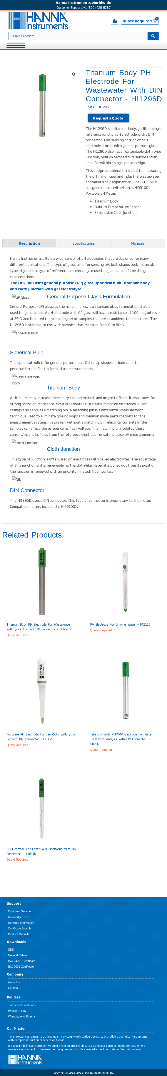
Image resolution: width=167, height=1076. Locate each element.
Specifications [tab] (84, 243)
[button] (74, 74)
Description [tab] (29, 243)
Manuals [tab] (137, 243)
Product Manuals (18, 934)
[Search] (153, 36)
